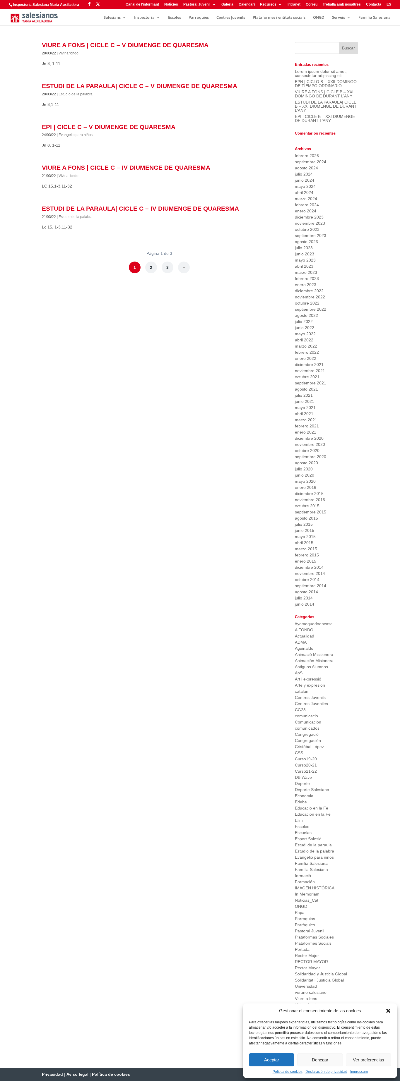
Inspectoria (144, 17)
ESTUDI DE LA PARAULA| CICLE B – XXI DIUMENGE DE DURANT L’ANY (326, 106)
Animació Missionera (314, 654)
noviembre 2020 (310, 444)
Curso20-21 (306, 765)
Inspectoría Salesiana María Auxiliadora (46, 5)
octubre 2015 (307, 505)
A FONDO (304, 630)
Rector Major (307, 955)
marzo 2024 (306, 198)
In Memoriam (307, 894)
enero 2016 (305, 487)
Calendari (247, 4)
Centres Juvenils (230, 17)
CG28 (300, 709)
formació (303, 875)
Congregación (308, 740)
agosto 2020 (306, 462)
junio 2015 (304, 530)
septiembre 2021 (310, 383)
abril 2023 (304, 266)
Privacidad (52, 1074)
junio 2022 (304, 327)
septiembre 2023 (310, 235)
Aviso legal (77, 1074)
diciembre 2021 (309, 364)
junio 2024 (304, 180)
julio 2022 (304, 321)
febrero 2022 (307, 352)
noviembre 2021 (310, 370)
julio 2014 (304, 598)
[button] (388, 1011)
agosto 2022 (306, 315)
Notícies (171, 4)
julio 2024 (304, 174)
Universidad (306, 986)
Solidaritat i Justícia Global (319, 980)
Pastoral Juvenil (196, 4)
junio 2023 (304, 254)
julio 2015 (304, 524)
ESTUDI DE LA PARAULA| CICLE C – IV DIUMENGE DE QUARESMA (140, 208)
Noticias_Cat (306, 900)
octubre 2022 (307, 303)
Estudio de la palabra (76, 94)
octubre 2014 (307, 579)
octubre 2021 (307, 376)
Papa (300, 912)
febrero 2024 (307, 204)
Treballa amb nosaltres (342, 4)
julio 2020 (304, 469)
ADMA (301, 642)
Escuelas (303, 832)
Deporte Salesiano (312, 789)
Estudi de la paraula (313, 845)
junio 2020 (304, 475)
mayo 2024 (305, 186)
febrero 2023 (307, 278)
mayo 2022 (305, 333)
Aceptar (271, 1059)
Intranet (294, 4)
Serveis (338, 17)
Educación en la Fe (313, 814)
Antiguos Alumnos (311, 666)
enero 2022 (305, 358)
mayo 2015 (305, 536)
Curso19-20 (306, 759)
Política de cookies (287, 1072)
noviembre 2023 (310, 223)
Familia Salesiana (311, 863)
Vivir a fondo (68, 53)
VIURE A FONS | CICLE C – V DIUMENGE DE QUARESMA (125, 45)
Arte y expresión (310, 685)
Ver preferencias (368, 1059)
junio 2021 (304, 401)
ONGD (318, 17)
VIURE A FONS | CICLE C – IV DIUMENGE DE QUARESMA (126, 167)
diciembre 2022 (309, 290)
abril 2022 (304, 340)
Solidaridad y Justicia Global (321, 974)
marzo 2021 (306, 419)
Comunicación (308, 722)
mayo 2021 (305, 407)
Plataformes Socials (313, 943)
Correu (311, 4)
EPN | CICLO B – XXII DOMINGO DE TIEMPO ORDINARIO (326, 83)
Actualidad (304, 636)
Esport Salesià (308, 838)
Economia (304, 795)
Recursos (268, 4)
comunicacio (306, 716)
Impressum (359, 1072)
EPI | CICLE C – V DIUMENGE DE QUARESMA (108, 126)
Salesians (112, 17)
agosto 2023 (306, 241)
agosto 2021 (306, 389)
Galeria (227, 4)
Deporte (302, 783)
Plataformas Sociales (314, 937)
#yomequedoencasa (314, 623)
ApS (298, 673)
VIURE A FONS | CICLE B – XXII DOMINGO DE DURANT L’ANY (325, 94)
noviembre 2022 (310, 297)
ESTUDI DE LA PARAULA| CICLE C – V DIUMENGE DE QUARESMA (139, 86)
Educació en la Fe (311, 808)
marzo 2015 (306, 548)
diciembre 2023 (309, 217)
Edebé (301, 802)
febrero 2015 (307, 555)
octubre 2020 (307, 450)
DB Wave (303, 777)
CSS (299, 752)
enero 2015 (305, 561)
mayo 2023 (305, 260)
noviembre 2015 (310, 499)
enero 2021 (305, 432)
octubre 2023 (307, 229)
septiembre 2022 (310, 309)
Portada (302, 949)
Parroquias (305, 918)
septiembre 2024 (310, 161)
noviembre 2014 (310, 573)
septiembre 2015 (310, 512)
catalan (301, 691)
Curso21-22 (306, 771)
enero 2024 (305, 211)
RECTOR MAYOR (311, 961)
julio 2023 (304, 247)
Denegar (320, 1059)
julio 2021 (304, 395)
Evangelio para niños (76, 135)
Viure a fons (306, 998)
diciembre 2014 (309, 567)
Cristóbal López (309, 746)
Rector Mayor (307, 967)
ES (389, 4)
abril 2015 (304, 542)
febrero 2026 (307, 155)
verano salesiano (311, 992)
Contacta (373, 4)
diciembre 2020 (309, 438)
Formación (305, 881)
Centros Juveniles (311, 703)
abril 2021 (304, 413)
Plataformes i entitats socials (279, 17)
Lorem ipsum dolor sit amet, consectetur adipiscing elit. (321, 73)
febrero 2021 (307, 426)
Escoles (174, 17)
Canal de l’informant (142, 4)
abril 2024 (304, 192)
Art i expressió (308, 679)
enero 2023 (305, 284)
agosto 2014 (306, 592)
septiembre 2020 (310, 456)
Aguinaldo (304, 648)
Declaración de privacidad (326, 1072)
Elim (299, 820)
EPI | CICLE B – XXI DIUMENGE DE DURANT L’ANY (325, 118)
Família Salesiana (374, 17)
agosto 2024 (306, 168)
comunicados (307, 728)
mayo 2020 (305, 481)
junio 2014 (304, 604)
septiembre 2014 (310, 585)
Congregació (307, 734)
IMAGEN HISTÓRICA (314, 888)
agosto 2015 (306, 518)
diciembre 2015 (309, 493)
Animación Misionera (314, 660)
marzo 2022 (306, 346)
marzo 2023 (306, 272)
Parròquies (199, 17)
